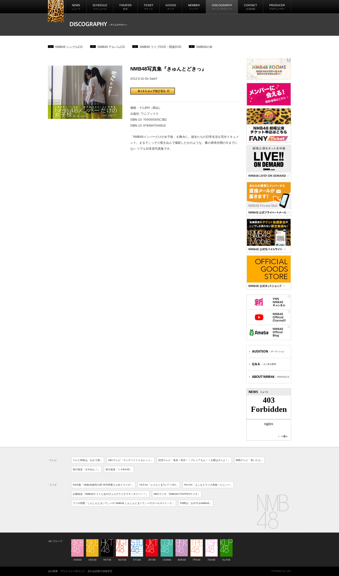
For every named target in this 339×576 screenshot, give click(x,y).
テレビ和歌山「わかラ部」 (87, 460)
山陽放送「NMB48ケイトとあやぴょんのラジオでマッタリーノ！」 (110, 494)
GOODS (171, 7)
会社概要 (53, 571)
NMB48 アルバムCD (111, 47)
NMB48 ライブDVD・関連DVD (160, 47)
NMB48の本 (204, 47)
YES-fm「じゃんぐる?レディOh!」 (158, 484)
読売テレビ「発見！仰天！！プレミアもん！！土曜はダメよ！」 (194, 460)
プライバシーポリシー (72, 571)
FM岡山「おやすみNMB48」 (196, 503)
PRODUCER (277, 7)
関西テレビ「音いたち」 (249, 460)
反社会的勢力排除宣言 (100, 571)
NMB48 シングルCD (69, 47)
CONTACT (250, 7)
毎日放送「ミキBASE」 (118, 469)
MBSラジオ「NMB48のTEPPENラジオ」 (177, 494)
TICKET (148, 7)
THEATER (125, 7)
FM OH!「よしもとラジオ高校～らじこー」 (208, 484)
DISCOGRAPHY (222, 7)
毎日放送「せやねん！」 (86, 469)
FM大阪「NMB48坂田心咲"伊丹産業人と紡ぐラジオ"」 (103, 484)
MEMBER (194, 7)
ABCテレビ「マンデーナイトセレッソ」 (130, 460)
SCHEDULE (100, 7)
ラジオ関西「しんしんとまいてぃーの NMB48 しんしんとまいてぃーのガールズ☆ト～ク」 (123, 503)
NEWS (75, 7)
